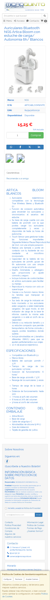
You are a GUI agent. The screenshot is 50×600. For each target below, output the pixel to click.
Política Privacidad (13, 525)
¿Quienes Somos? (35, 531)
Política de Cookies (35, 525)
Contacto (34, 21)
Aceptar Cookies (32, 579)
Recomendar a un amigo (18, 178)
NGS (27, 100)
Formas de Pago (34, 528)
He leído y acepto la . (24, 508)
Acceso (20, 21)
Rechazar (18, 579)
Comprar (36, 135)
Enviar (38, 515)
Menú (9, 21)
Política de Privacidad (24, 502)
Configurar (8, 579)
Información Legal (35, 522)
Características (13, 173)
